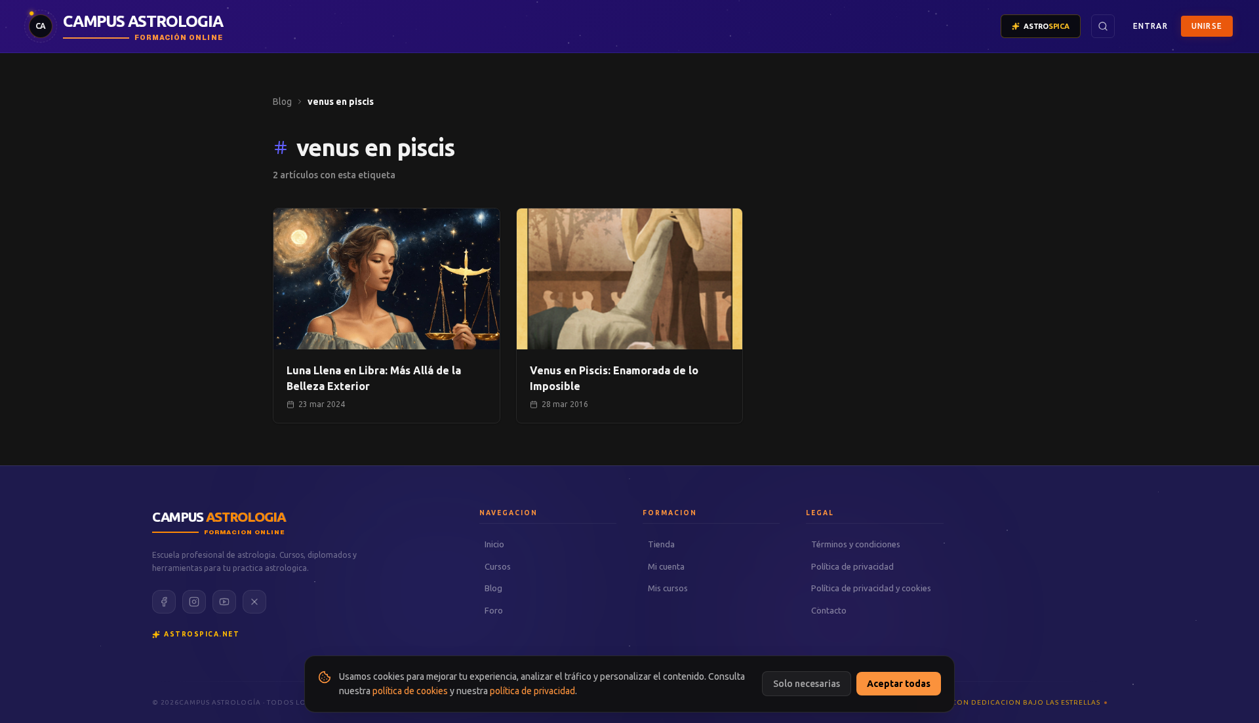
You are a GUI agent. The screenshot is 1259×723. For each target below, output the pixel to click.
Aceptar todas (898, 683)
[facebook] (164, 602)
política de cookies (410, 691)
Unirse (1206, 26)
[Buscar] (1103, 26)
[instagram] (194, 602)
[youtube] (224, 602)
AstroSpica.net (201, 634)
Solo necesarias (806, 683)
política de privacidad (532, 691)
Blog (282, 101)
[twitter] (254, 602)
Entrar (1150, 26)
